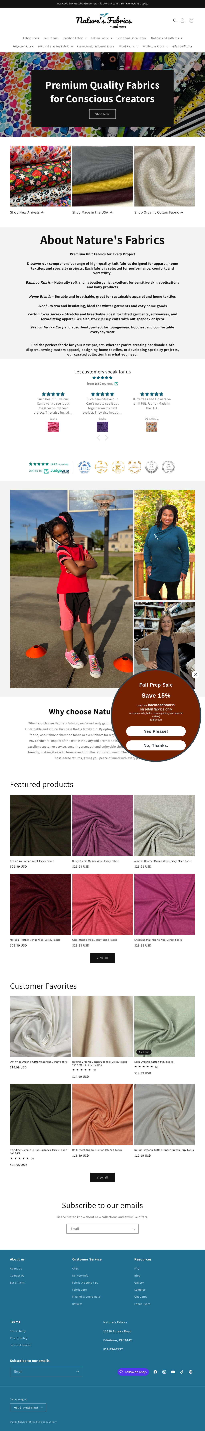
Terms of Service (20, 1345)
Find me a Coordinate (86, 1296)
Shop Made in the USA (90, 212)
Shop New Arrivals (24, 212)
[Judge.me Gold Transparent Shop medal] (101, 467)
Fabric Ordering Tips (85, 1282)
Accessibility (18, 1331)
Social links (17, 1282)
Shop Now (102, 114)
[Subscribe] (134, 1229)
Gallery (139, 1282)
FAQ (136, 1268)
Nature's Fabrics (27, 1421)
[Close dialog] (195, 675)
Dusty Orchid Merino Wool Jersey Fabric (95, 861)
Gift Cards (140, 1296)
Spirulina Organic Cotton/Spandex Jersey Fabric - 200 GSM (39, 1151)
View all (102, 958)
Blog (137, 1275)
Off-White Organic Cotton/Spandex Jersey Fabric (39, 1061)
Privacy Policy (18, 1338)
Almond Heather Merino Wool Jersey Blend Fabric (163, 861)
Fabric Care (79, 1289)
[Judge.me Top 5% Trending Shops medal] (168, 467)
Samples (139, 1289)
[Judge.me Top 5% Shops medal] (151, 467)
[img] (102, 378)
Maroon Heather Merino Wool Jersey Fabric (35, 939)
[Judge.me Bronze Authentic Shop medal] (134, 467)
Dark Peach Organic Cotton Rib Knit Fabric (97, 1150)
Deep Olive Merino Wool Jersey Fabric (32, 861)
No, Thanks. (156, 745)
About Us (16, 1268)
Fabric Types (142, 1304)
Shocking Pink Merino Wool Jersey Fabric (158, 939)
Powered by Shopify (46, 1421)
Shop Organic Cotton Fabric (156, 212)
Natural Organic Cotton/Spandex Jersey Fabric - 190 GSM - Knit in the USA (100, 1063)
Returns (77, 1304)
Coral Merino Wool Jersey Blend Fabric (94, 939)
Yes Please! (156, 731)
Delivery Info (80, 1275)
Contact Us (17, 1275)
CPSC (75, 1268)
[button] (175, 20)
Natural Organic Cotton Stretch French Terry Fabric (164, 1150)
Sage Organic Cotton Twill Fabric (153, 1061)
